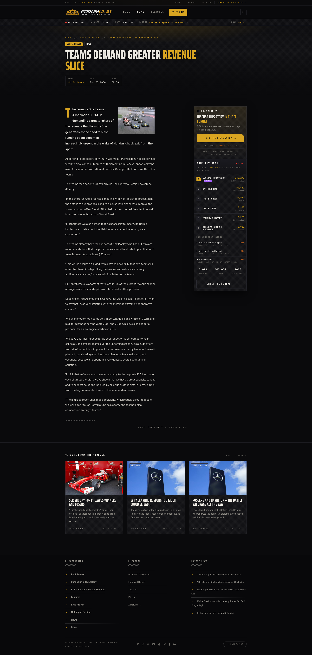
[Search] (243, 12)
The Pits (132, 589)
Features (157, 12)
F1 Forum (178, 12)
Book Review (77, 574)
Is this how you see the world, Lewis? (215, 612)
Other (74, 627)
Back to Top (236, 644)
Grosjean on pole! (204, 259)
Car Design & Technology (84, 581)
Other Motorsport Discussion (212, 228)
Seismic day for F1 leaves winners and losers (92, 502)
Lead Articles (89, 37)
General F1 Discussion (214, 178)
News (140, 12)
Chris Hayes (76, 82)
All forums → (134, 604)
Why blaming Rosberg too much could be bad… (153, 502)
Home (126, 12)
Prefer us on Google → (232, 2)
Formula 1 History (212, 218)
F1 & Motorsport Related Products (88, 589)
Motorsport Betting (81, 612)
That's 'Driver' (210, 198)
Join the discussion (220, 138)
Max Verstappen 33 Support (167, 22)
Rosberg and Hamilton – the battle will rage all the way (217, 502)
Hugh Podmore (77, 529)
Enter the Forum (220, 284)
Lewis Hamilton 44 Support (209, 251)
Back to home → (236, 455)
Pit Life (131, 597)
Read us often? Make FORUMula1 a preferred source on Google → (220, 152)
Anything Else (210, 189)
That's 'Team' (209, 208)
